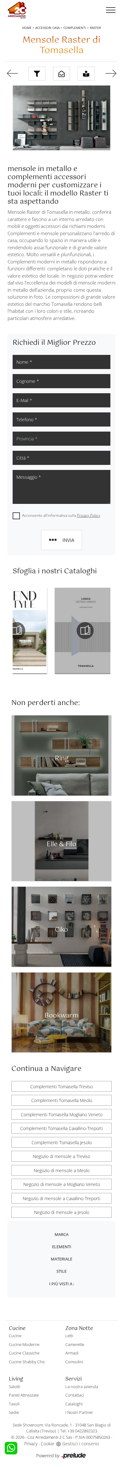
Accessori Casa (47, 27)
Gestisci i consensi (80, 1444)
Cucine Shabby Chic (27, 1362)
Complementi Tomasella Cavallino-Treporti (61, 1128)
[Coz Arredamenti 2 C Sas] (17, 10)
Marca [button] (61, 1234)
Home (27, 27)
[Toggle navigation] (110, 10)
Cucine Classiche (24, 1353)
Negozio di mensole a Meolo (62, 1170)
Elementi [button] (61, 1246)
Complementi (74, 27)
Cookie (47, 1444)
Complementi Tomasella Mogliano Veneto (61, 1114)
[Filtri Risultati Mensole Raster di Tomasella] (36, 73)
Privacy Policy (88, 515)
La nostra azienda (81, 1386)
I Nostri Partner (79, 1412)
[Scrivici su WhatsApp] (11, 1448)
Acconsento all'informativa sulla (61, 515)
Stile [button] (61, 1271)
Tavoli (14, 1404)
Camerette (74, 1344)
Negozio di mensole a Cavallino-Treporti (61, 1198)
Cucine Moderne (24, 1344)
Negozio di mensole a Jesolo (61, 1212)
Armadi (72, 1353)
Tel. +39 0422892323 (78, 1431)
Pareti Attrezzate (24, 1395)
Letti (69, 1335)
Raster (95, 27)
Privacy (31, 1444)
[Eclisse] (110, 73)
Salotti (14, 1386)
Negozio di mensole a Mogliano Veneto (61, 1184)
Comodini (74, 1362)
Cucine (15, 1335)
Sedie (14, 1412)
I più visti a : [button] (61, 1284)
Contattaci (74, 1395)
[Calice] (12, 73)
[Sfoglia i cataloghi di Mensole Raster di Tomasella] (86, 73)
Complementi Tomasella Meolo (61, 1100)
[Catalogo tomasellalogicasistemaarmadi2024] (44, 630)
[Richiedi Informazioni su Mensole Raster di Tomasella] (61, 73)
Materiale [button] (61, 1259)
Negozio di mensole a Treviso (61, 1156)
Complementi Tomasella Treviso (61, 1086)
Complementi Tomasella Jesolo (62, 1142)
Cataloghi (74, 1404)
